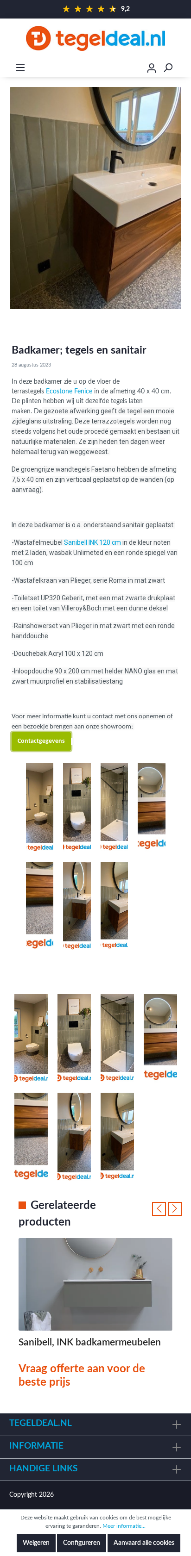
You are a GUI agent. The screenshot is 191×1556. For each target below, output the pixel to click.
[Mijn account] (151, 69)
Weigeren (36, 1543)
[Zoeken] (168, 67)
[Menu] (20, 67)
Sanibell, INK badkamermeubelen (90, 1342)
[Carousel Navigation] (167, 1209)
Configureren (81, 1543)
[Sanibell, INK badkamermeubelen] (95, 1284)
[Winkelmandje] (185, 68)
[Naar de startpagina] (95, 38)
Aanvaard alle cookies (144, 1543)
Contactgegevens (41, 741)
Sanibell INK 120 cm (92, 542)
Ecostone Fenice (69, 391)
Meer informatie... (124, 1526)
